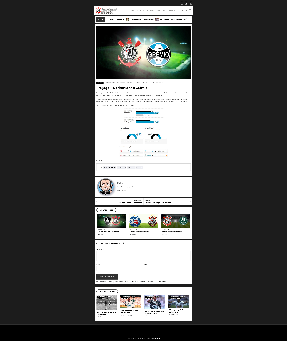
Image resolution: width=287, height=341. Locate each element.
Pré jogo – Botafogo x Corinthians (158, 203)
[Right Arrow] (190, 20)
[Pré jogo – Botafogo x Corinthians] (111, 221)
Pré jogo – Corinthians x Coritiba (172, 231)
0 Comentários (159, 82)
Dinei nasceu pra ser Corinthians (127, 19)
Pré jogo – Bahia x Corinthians (130, 203)
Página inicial (136, 10)
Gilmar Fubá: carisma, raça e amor (158, 19)
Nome (98, 264)
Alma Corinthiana (102, 296)
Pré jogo (100, 82)
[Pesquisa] (182, 10)
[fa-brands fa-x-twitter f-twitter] (186, 3)
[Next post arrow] (190, 201)
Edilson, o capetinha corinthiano (176, 311)
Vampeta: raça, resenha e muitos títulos (154, 312)
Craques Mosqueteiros (175, 298)
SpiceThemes (156, 338)
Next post (148, 200)
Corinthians (120, 82)
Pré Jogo (125, 82)
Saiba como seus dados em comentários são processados (146, 282)
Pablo (138, 82)
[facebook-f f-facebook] (181, 3)
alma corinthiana (111, 82)
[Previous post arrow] (96, 201)
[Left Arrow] (187, 20)
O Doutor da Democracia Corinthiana (106, 313)
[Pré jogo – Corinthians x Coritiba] (175, 221)
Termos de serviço (170, 10)
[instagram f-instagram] (190, 3)
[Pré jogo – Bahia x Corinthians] (143, 221)
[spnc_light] (186, 10)
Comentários (100, 249)
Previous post (138, 200)
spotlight (130, 82)
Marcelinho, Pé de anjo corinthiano (129, 311)
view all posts (121, 190)
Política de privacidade (151, 10)
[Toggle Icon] (190, 10)
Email (145, 264)
